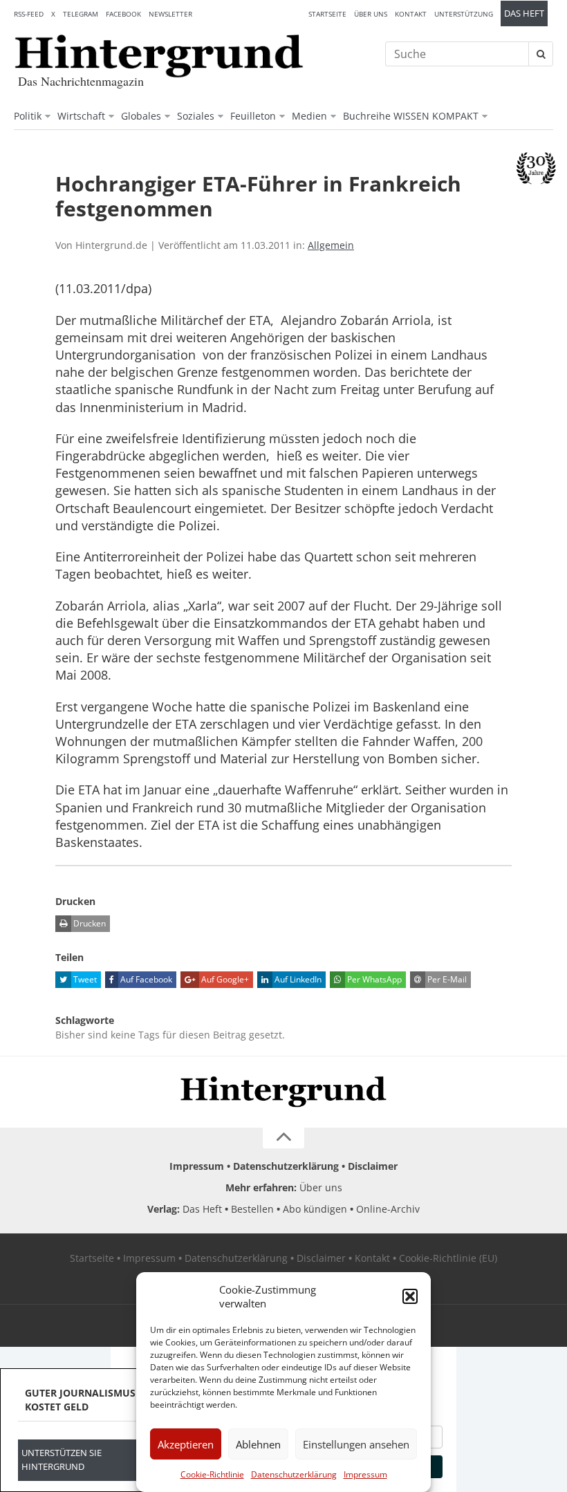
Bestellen (252, 1208)
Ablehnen (258, 1444)
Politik (27, 115)
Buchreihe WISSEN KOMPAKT (410, 115)
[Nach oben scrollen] (283, 1138)
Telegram (80, 14)
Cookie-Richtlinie (212, 1474)
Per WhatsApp (373, 979)
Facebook (123, 14)
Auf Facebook (145, 979)
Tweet (84, 979)
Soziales (195, 115)
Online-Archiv (388, 1208)
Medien (309, 115)
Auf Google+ (224, 979)
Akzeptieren (186, 1444)
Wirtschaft (81, 115)
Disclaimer (373, 1166)
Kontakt (411, 14)
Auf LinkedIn (297, 979)
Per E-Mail (446, 979)
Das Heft (524, 13)
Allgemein (331, 245)
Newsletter (170, 14)
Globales (141, 115)
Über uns (370, 14)
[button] (410, 1296)
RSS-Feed (29, 14)
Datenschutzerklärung (294, 1474)
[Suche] (540, 53)
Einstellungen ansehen (356, 1444)
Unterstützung (463, 14)
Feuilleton (253, 115)
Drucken (88, 923)
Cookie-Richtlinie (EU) (448, 1258)
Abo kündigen (315, 1208)
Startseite (327, 14)
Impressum (365, 1474)
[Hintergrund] (159, 56)
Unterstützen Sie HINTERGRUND (61, 1460)
